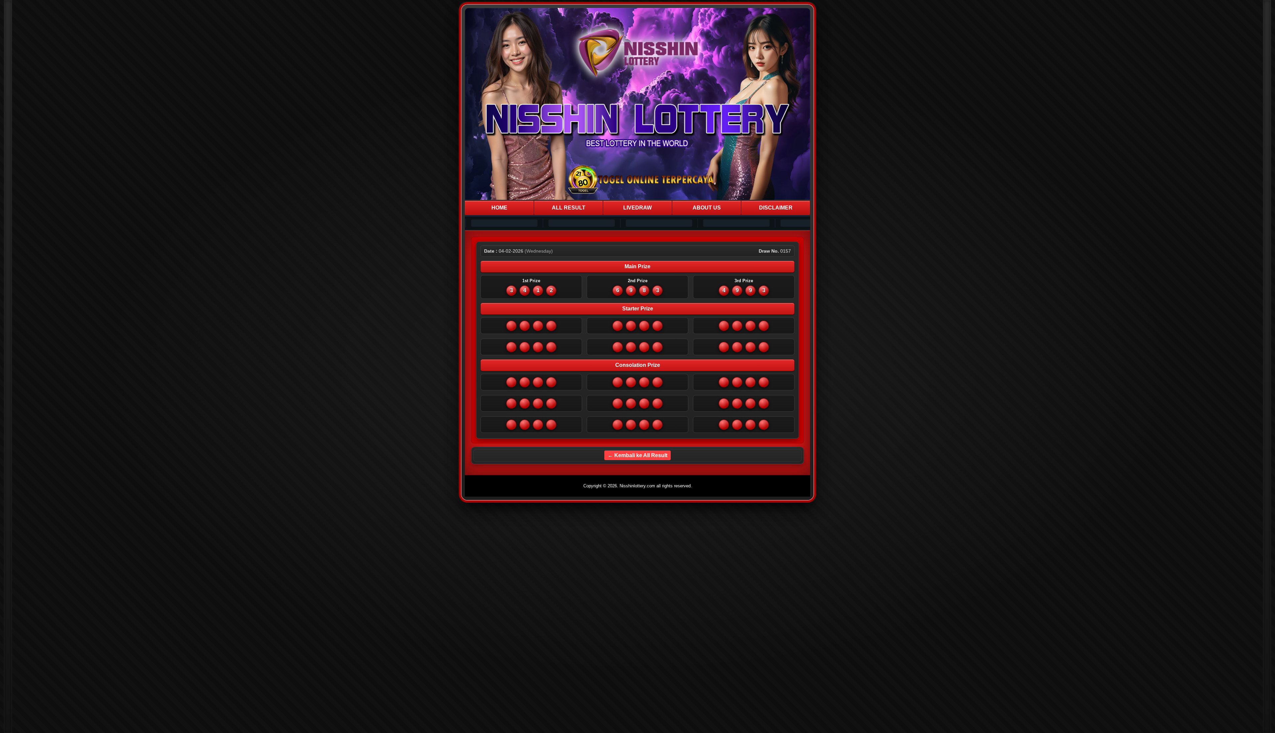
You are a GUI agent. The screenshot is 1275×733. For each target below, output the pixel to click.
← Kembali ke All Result (637, 455)
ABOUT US (707, 207)
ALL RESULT (568, 207)
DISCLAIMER (776, 207)
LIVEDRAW (637, 207)
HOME (499, 207)
